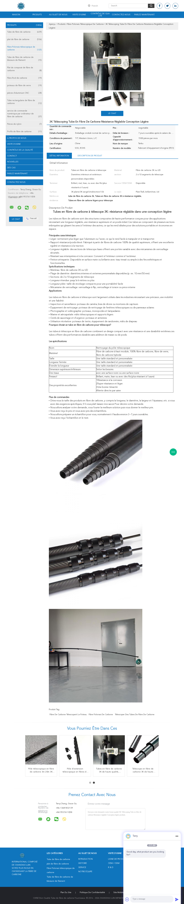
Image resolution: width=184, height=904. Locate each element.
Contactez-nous (121, 15)
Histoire (82, 863)
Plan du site (66, 892)
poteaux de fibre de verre (24, 85)
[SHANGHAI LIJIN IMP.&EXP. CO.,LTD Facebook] (159, 6)
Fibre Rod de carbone (24, 78)
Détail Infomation (59, 156)
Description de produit (90, 156)
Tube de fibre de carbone (24, 32)
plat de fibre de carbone (24, 39)
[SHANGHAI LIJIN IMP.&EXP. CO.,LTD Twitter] (167, 6)
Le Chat (112, 113)
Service (82, 867)
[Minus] (177, 836)
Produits (37, 15)
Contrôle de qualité (100, 15)
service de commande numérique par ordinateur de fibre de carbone (24, 114)
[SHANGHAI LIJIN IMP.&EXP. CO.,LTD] (12, 207)
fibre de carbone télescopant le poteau (68, 715)
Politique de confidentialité (92, 892)
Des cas (11, 168)
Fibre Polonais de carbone (101, 715)
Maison (16, 15)
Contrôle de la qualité (20, 150)
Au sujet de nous (58, 15)
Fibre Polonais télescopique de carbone (24, 48)
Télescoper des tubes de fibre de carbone (134, 715)
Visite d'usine (79, 15)
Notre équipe (85, 872)
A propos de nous (16, 138)
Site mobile (118, 892)
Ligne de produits (117, 859)
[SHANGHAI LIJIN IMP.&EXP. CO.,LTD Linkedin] (175, 6)
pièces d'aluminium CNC (24, 93)
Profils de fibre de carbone (24, 132)
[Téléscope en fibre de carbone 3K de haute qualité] (143, 751)
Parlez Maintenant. (144, 15)
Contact (12, 156)
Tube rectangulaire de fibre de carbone (24, 101)
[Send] (177, 899)
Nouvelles (12, 162)
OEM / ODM (113, 863)
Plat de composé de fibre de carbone (24, 69)
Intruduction (85, 859)
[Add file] (127, 899)
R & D (110, 867)
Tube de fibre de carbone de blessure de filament (24, 58)
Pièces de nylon (24, 124)
